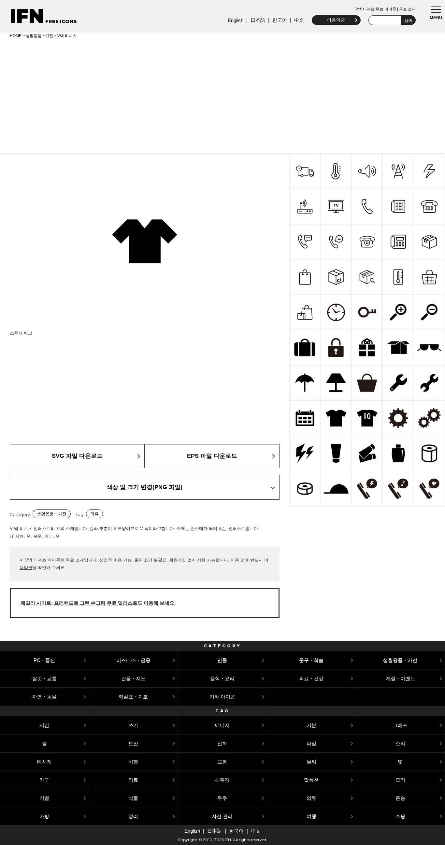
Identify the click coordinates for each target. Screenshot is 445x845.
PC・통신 (44, 660)
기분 (311, 725)
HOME (16, 35)
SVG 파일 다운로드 (77, 456)
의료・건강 (311, 678)
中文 (299, 20)
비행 (133, 761)
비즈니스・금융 (133, 660)
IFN (27, 16)
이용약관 (336, 20)
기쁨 (44, 798)
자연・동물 (44, 696)
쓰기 (133, 725)
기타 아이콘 (222, 696)
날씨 (311, 761)
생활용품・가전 (39, 35)
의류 (94, 513)
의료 (133, 780)
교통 (222, 761)
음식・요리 (222, 678)
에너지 (222, 725)
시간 (44, 725)
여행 (311, 816)
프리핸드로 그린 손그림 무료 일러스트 (95, 603)
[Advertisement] (222, 94)
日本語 (258, 20)
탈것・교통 (44, 678)
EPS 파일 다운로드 (212, 456)
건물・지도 (133, 678)
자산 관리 (222, 816)
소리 (400, 743)
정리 (133, 816)
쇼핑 (400, 816)
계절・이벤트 (400, 678)
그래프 (400, 725)
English (235, 20)
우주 (222, 798)
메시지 (44, 761)
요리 (400, 780)
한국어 (279, 20)
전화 (222, 743)
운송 (400, 798)
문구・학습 (311, 660)
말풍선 (311, 780)
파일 (311, 743)
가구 (44, 780)
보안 (133, 743)
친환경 (222, 780)
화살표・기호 (133, 696)
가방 (44, 816)
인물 (222, 660)
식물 (133, 798)
